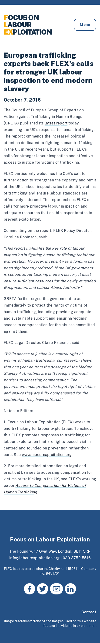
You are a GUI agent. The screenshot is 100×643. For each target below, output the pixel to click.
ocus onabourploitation (28, 24)
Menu (85, 24)
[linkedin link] (70, 588)
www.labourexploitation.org (47, 454)
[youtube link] (56, 588)
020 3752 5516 (77, 558)
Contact (88, 612)
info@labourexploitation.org (34, 558)
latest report (56, 123)
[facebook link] (29, 588)
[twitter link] (42, 588)
